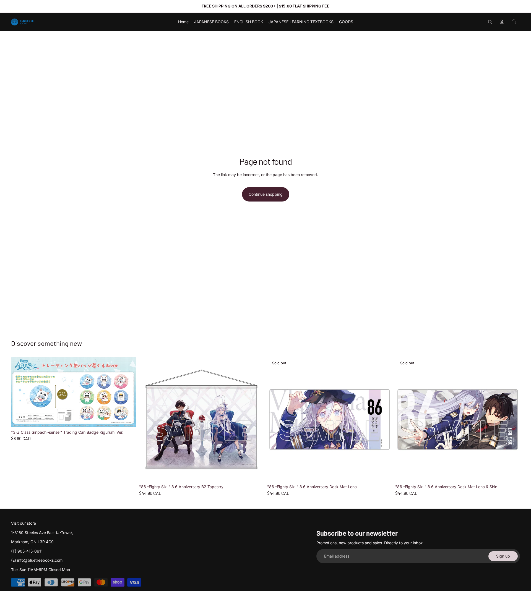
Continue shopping (266, 194)
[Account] (502, 22)
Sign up (503, 556)
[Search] (490, 22)
